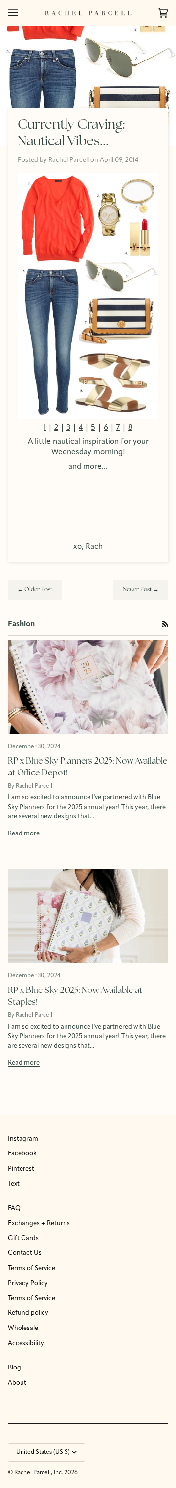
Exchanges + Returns (39, 1223)
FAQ (14, 1208)
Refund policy (28, 1313)
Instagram (23, 1139)
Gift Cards (23, 1238)
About (17, 1383)
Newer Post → (141, 590)
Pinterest (21, 1169)
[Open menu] (22, 13)
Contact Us (25, 1253)
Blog (14, 1368)
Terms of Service (31, 1268)
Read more (24, 834)
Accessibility (26, 1343)
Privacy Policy (28, 1283)
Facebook (22, 1154)
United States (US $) (43, 1452)
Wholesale (23, 1328)
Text (14, 1184)
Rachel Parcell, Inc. (39, 1473)
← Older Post (34, 590)
